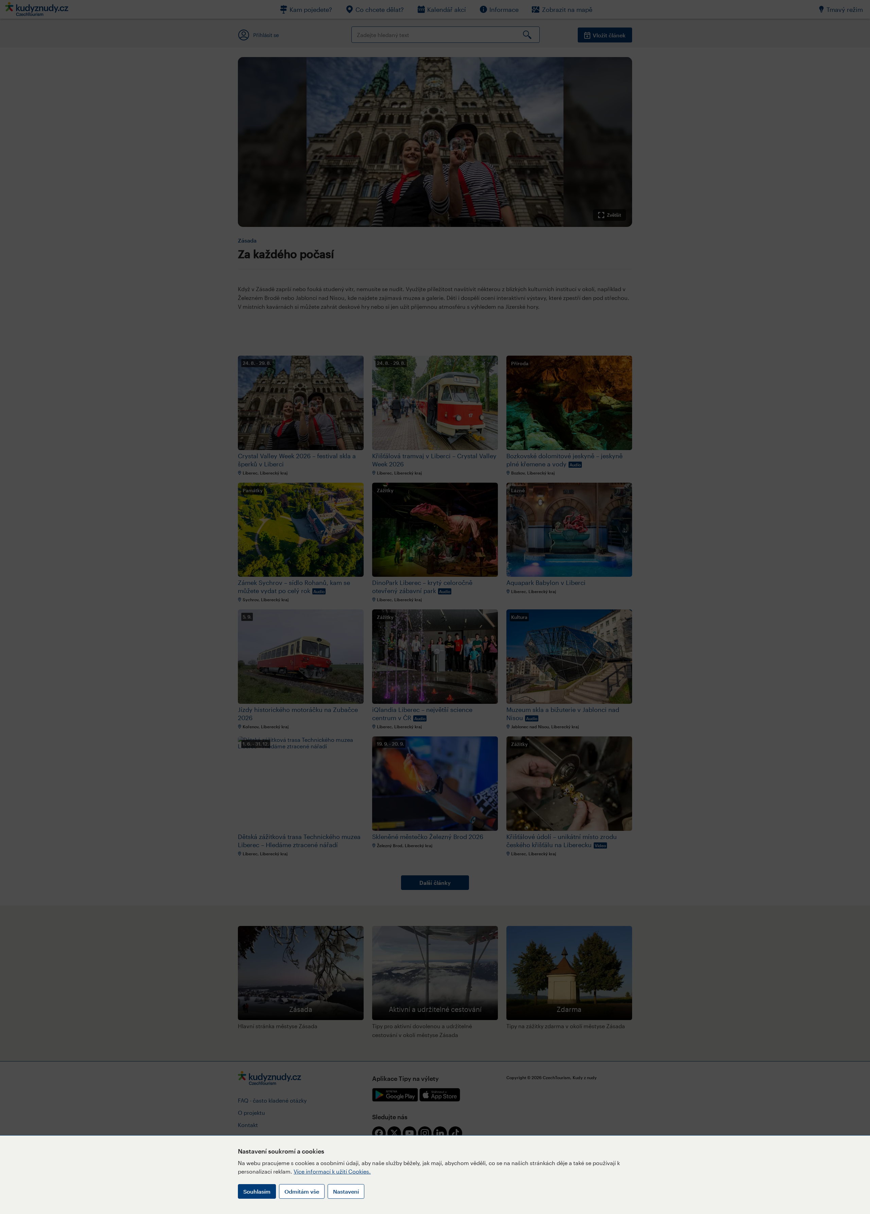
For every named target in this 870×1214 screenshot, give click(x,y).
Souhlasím (257, 1191)
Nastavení (346, 1191)
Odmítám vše (301, 1191)
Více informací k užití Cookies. (332, 1171)
